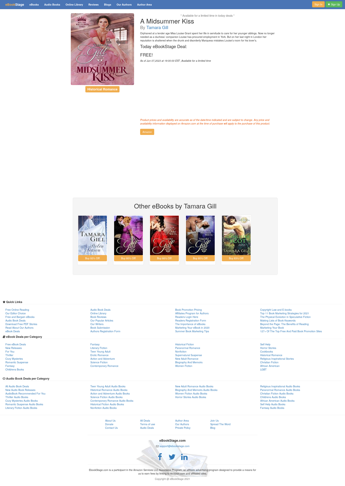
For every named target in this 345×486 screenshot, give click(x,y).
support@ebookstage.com (175, 446)
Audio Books (52, 4)
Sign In (318, 4)
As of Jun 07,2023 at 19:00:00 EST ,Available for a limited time (175, 60)
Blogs (107, 4)
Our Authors (124, 4)
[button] (147, 132)
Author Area (144, 4)
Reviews (93, 4)
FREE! (146, 54)
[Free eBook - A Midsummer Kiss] (102, 49)
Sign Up (335, 4)
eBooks (34, 4)
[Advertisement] (207, 89)
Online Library (74, 4)
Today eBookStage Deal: (163, 46)
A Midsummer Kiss (167, 20)
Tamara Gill (157, 27)
